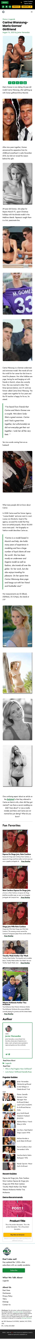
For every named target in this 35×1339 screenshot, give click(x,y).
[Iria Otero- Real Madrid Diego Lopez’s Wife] (9, 1133)
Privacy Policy (7, 1296)
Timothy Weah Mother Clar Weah (15, 955)
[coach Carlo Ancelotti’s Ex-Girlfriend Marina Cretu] (9, 1108)
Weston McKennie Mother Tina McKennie (14, 1003)
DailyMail (10, 799)
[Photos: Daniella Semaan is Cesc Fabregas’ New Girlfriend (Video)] (9, 1097)
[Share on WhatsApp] (21, 83)
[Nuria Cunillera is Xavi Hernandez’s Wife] (9, 1150)
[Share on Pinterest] (10, 83)
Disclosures (7, 1293)
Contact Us (6, 1304)
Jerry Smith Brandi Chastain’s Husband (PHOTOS (23, 1115)
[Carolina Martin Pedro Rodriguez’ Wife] (9, 1158)
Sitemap (5, 1302)
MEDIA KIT (16, 7)
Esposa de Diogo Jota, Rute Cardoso (17, 854)
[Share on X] (17, 83)
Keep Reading (25, 861)
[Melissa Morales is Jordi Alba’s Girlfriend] (9, 1141)
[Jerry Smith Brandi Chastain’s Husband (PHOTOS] (9, 1116)
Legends (12, 19)
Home (5, 19)
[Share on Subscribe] (25, 83)
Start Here (6, 1290)
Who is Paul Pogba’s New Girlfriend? (18, 1069)
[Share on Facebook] (14, 83)
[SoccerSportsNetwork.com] (3, 11)
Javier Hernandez (13, 1036)
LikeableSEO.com (23, 1334)
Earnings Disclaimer (27, 1318)
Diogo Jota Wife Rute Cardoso (14, 926)
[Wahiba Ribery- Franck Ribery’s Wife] (9, 1124)
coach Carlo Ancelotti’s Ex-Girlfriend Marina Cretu (24, 1107)
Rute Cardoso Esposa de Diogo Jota (16, 890)
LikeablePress (25, 1332)
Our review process (18, 1312)
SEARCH (5, 2)
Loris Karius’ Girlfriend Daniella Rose (18, 1072)
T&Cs (5, 1299)
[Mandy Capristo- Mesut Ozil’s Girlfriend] (9, 1166)
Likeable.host (10, 1334)
